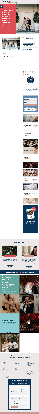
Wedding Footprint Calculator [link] (6, 372)
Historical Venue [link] (26, 59)
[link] (1, 6)
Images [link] (16, 364)
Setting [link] (16, 369)
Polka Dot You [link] (29, 256)
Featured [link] (4, 26)
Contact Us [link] (29, 365)
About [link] (28, 362)
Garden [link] (24, 58)
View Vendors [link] (30, 105)
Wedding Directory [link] (6, 376)
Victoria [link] (24, 64)
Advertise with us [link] (30, 373)
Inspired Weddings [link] (18, 363)
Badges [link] (28, 374)
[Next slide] (37, 257)
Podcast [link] (4, 368)
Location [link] (16, 367)
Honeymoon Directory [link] (6, 377)
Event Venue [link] (25, 57)
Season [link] (16, 370)
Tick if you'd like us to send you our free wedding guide (19, 401)
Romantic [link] (25, 53)
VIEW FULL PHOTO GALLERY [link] (28, 45)
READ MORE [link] (10, 266)
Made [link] (4, 364)
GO (36, 109)
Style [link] (16, 368)
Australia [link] (24, 62)
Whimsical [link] (25, 54)
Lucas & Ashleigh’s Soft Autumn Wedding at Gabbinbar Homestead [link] (10, 260)
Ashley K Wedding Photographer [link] (29, 43)
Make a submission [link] (30, 370)
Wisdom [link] (4, 363)
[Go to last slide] (1, 257)
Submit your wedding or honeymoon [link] (30, 372)
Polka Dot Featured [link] (9, 256)
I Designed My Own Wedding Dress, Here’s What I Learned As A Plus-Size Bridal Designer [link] (29, 260)
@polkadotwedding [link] (29, 272)
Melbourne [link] (25, 63)
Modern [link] (24, 52)
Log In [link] (28, 366)
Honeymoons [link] (5, 367)
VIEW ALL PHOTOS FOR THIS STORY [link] (8, 56)
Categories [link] (16, 362)
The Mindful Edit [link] (5, 370)
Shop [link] (3, 369)
